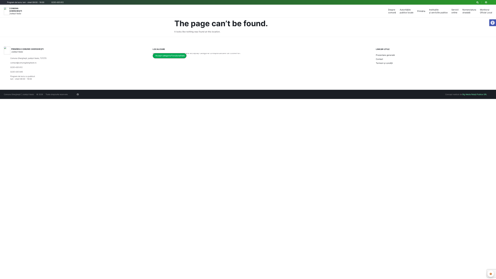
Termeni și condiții (384, 63)
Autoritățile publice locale (406, 11)
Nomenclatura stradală (469, 11)
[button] (477, 2)
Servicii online (455, 11)
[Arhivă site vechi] (486, 2)
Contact (379, 59)
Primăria (421, 11)
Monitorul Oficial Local (486, 11)
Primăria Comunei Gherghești (27, 49)
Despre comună (392, 11)
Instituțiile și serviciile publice (438, 11)
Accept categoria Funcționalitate (170, 55)
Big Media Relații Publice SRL (474, 94)
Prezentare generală (385, 55)
